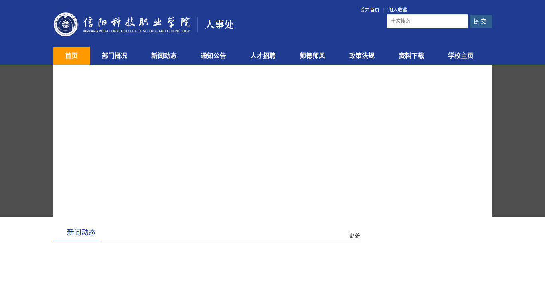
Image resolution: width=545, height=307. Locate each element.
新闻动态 (164, 55)
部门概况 (114, 55)
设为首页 (369, 10)
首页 (71, 55)
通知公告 (213, 55)
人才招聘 (263, 55)
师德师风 (312, 55)
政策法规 (362, 55)
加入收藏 (397, 10)
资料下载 (411, 55)
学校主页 (461, 55)
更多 (354, 236)
